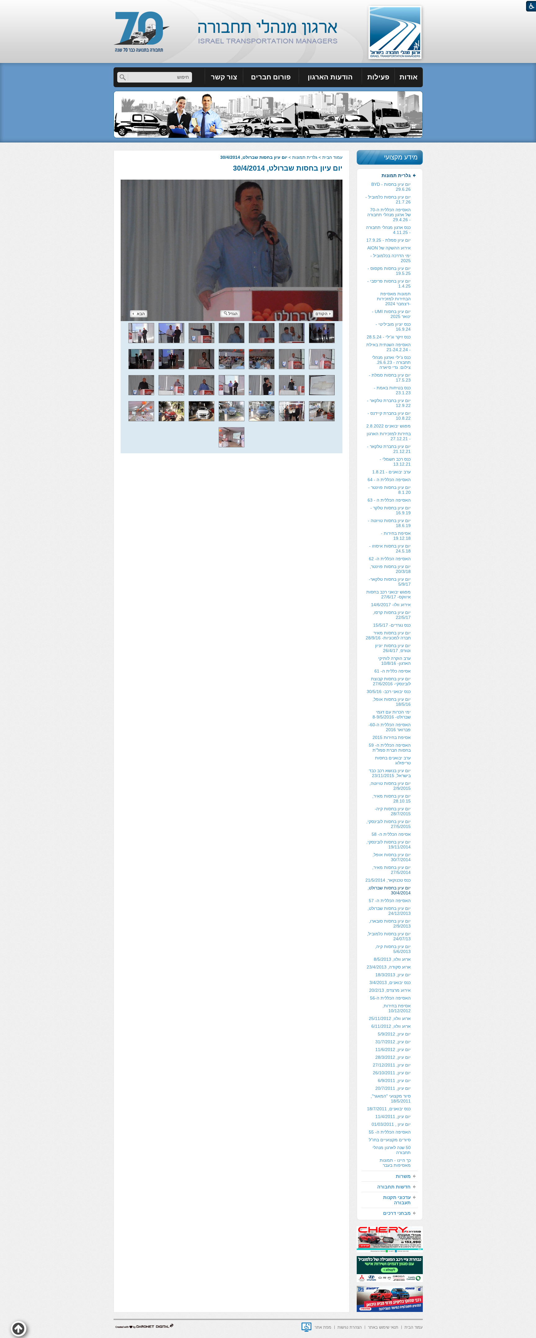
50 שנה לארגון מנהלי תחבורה (392, 1150)
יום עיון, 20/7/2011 (393, 1088)
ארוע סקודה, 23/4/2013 (389, 966)
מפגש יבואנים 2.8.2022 (388, 425)
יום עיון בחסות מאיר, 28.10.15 (391, 798)
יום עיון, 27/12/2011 (392, 1065)
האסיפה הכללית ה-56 (390, 998)
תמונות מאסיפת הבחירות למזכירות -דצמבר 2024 (394, 298)
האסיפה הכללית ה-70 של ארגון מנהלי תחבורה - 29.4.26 (389, 214)
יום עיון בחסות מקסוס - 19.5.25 (389, 271)
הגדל (233, 313)
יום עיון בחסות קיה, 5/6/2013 (393, 949)
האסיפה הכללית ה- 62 (390, 558)
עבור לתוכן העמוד (268, 6)
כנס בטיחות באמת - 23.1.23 (392, 390)
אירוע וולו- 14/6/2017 (391, 604)
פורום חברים (271, 77)
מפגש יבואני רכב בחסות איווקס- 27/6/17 (388, 594)
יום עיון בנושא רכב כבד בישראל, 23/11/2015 (390, 773)
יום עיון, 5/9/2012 (394, 1033)
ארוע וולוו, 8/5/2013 (392, 959)
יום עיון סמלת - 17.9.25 (388, 240)
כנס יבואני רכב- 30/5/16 (389, 691)
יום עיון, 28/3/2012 (393, 1057)
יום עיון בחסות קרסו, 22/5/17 (392, 615)
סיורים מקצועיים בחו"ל (390, 1139)
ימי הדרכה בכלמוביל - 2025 (390, 258)
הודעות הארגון (330, 77)
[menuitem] (409, 77)
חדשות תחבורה (394, 1186)
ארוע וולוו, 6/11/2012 (391, 1026)
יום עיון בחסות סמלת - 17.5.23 (390, 378)
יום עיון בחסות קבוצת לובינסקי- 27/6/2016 (391, 681)
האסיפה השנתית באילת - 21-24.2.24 (388, 347)
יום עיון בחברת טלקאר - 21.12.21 (389, 449)
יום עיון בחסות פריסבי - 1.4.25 (389, 284)
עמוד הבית (332, 157)
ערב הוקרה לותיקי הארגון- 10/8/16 (394, 661)
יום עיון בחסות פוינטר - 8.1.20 (389, 490)
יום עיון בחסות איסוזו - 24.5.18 (390, 548)
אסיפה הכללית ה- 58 (391, 834)
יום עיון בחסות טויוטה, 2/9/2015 (390, 786)
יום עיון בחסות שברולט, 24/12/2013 (389, 911)
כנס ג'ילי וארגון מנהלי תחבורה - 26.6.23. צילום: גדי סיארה (391, 362)
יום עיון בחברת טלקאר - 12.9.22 (389, 403)
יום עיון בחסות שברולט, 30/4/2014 (287, 168)
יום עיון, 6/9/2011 (394, 1080)
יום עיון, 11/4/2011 (393, 1116)
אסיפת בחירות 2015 (392, 737)
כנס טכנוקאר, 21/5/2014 (388, 880)
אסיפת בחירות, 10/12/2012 (396, 1008)
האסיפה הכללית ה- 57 (390, 900)
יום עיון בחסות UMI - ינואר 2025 (391, 314)
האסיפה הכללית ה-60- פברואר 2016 (389, 727)
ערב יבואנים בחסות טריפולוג (393, 760)
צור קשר (224, 77)
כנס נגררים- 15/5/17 (392, 625)
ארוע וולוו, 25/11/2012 (390, 1018)
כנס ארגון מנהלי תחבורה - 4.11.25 (388, 230)
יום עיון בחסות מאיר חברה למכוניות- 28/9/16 (388, 635)
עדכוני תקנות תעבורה (397, 1200)
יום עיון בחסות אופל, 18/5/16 (392, 702)
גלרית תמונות (304, 157)
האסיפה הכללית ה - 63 (389, 500)
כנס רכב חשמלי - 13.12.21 (395, 462)
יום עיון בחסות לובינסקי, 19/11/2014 (388, 844)
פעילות (378, 77)
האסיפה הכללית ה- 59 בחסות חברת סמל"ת (390, 748)
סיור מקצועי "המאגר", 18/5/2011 (391, 1098)
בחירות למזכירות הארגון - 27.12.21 (389, 436)
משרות (403, 1176)
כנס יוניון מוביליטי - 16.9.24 (393, 327)
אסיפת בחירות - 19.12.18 (396, 536)
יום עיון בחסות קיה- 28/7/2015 (393, 811)
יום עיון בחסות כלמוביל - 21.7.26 (388, 199)
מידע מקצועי (401, 157)
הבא (141, 313)
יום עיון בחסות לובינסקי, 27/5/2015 (388, 824)
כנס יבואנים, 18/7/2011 (389, 1108)
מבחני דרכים (397, 1213)
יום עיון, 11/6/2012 (393, 1049)
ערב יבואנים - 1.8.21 (391, 471)
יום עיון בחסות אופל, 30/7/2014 (392, 857)
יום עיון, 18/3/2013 (393, 974)
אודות (409, 77)
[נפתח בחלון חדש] (306, 1327)
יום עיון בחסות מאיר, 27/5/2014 (391, 870)
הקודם (321, 313)
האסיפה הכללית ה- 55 (390, 1132)
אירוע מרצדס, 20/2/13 (390, 990)
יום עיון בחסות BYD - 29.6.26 (391, 187)
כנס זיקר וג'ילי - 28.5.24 (389, 336)
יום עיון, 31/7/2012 (393, 1041)
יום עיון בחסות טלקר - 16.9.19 (390, 510)
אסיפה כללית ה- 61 (392, 671)
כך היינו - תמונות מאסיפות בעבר (395, 1163)
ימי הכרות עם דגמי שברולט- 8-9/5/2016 (392, 714)
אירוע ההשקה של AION (389, 247)
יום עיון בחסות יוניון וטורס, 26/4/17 (393, 648)
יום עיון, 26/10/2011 (392, 1072)
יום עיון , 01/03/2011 (391, 1124)
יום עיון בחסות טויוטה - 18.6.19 (389, 523)
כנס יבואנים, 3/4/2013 (390, 982)
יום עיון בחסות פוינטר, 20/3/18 (390, 569)
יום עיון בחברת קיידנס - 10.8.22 (389, 416)
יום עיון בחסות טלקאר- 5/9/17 (390, 582)
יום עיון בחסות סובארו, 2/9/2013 (390, 924)
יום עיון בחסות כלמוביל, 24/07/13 (389, 936)
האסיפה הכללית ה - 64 (389, 479)
